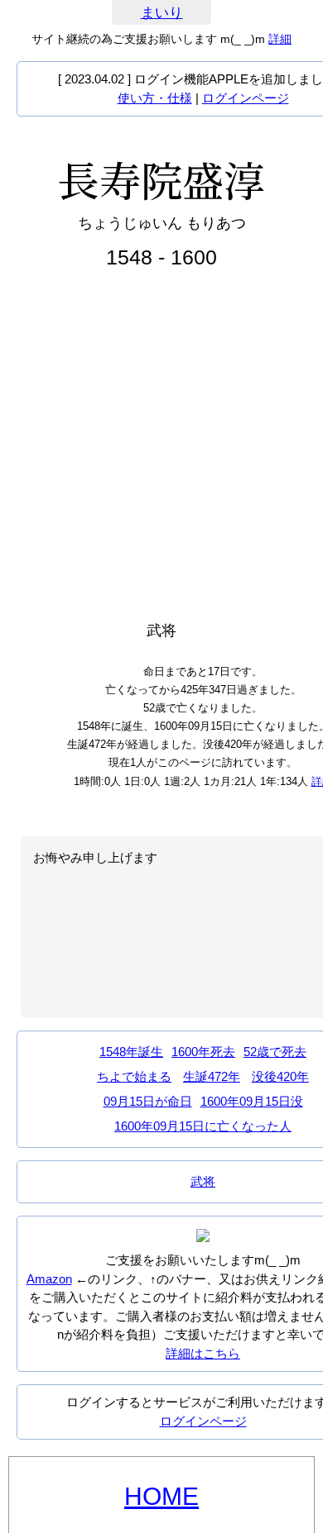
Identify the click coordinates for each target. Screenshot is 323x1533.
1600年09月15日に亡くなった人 (203, 1126)
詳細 (280, 38)
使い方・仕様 (155, 98)
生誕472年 (211, 1076)
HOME (161, 1496)
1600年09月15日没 (251, 1101)
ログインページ (245, 98)
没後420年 (280, 1076)
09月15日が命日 (148, 1101)
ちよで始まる (134, 1076)
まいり (162, 13)
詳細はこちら (203, 1353)
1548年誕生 (131, 1052)
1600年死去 (203, 1052)
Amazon (49, 1279)
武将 (202, 1181)
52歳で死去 (274, 1052)
